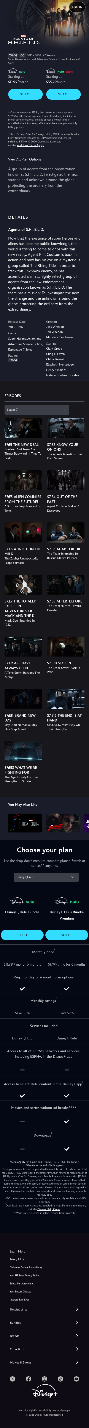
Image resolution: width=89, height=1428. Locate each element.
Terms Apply (18, 1161)
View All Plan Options (24, 159)
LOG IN (77, 7)
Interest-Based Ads (19, 1299)
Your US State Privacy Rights (24, 1275)
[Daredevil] (63, 823)
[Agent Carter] (25, 823)
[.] (12, 1379)
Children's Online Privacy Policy (26, 1267)
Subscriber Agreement (21, 1283)
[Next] (81, 822)
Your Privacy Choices (20, 1291)
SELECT (25, 94)
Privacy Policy (17, 1259)
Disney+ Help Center (48, 1209)
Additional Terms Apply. (30, 145)
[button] (44, 1309)
